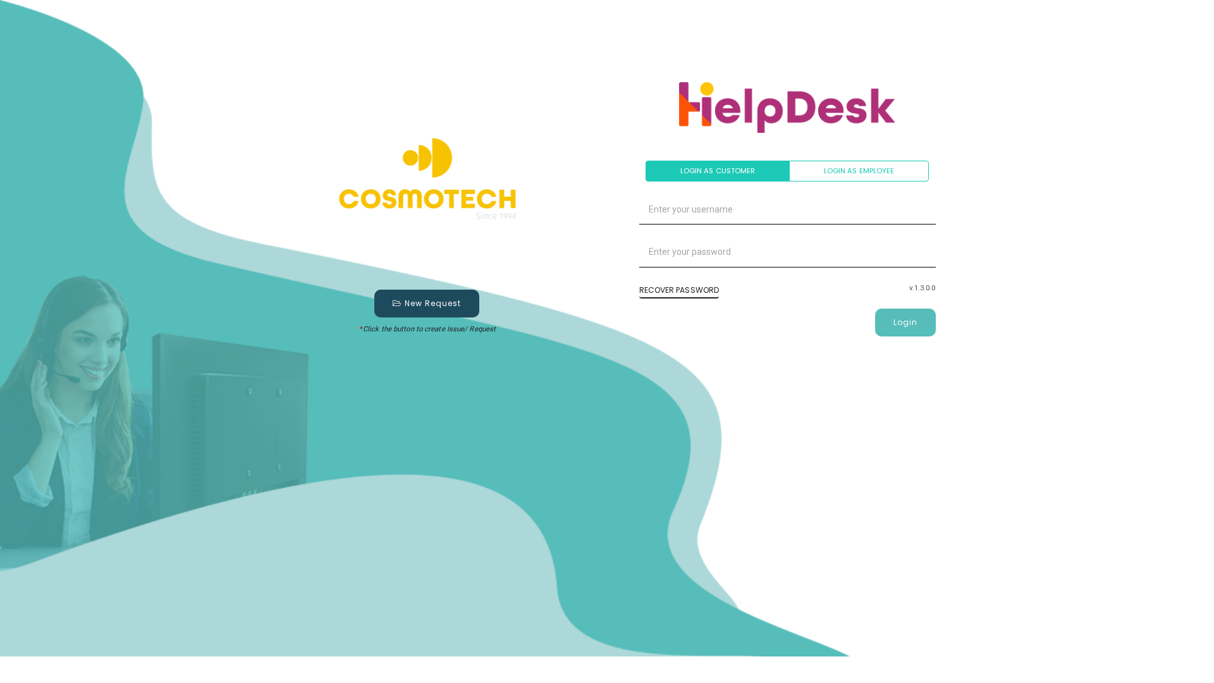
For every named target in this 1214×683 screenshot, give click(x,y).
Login (905, 322)
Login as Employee (859, 171)
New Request (431, 303)
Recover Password (679, 290)
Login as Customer (718, 171)
